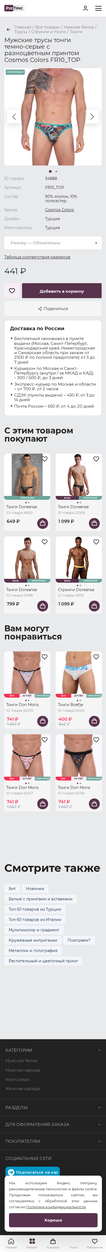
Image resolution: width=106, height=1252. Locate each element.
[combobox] (53, 242)
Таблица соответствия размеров (37, 257)
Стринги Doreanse (76, 589)
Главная (11, 1247)
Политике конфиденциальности (56, 1207)
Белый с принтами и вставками (41, 899)
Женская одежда (22, 1088)
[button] (14, 116)
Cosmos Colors (59, 209)
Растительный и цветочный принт (43, 960)
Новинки (35, 888)
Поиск (73, 1247)
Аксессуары (17, 1079)
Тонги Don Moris (22, 704)
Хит (12, 888)
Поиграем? (79, 940)
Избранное (94, 1247)
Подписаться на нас (37, 1172)
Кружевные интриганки (33, 940)
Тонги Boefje (70, 704)
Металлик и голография (33, 950)
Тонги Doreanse (21, 506)
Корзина (53, 1243)
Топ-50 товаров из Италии (35, 919)
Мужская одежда (22, 1070)
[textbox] (53, 242)
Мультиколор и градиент (34, 930)
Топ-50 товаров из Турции (35, 909)
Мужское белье (21, 1060)
